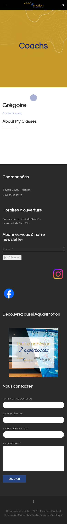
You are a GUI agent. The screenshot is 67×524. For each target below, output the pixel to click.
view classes (13, 113)
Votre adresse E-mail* (15, 428)
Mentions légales (50, 511)
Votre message (11, 443)
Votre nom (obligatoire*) (17, 398)
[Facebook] (33, 502)
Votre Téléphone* (13, 413)
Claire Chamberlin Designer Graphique (40, 515)
